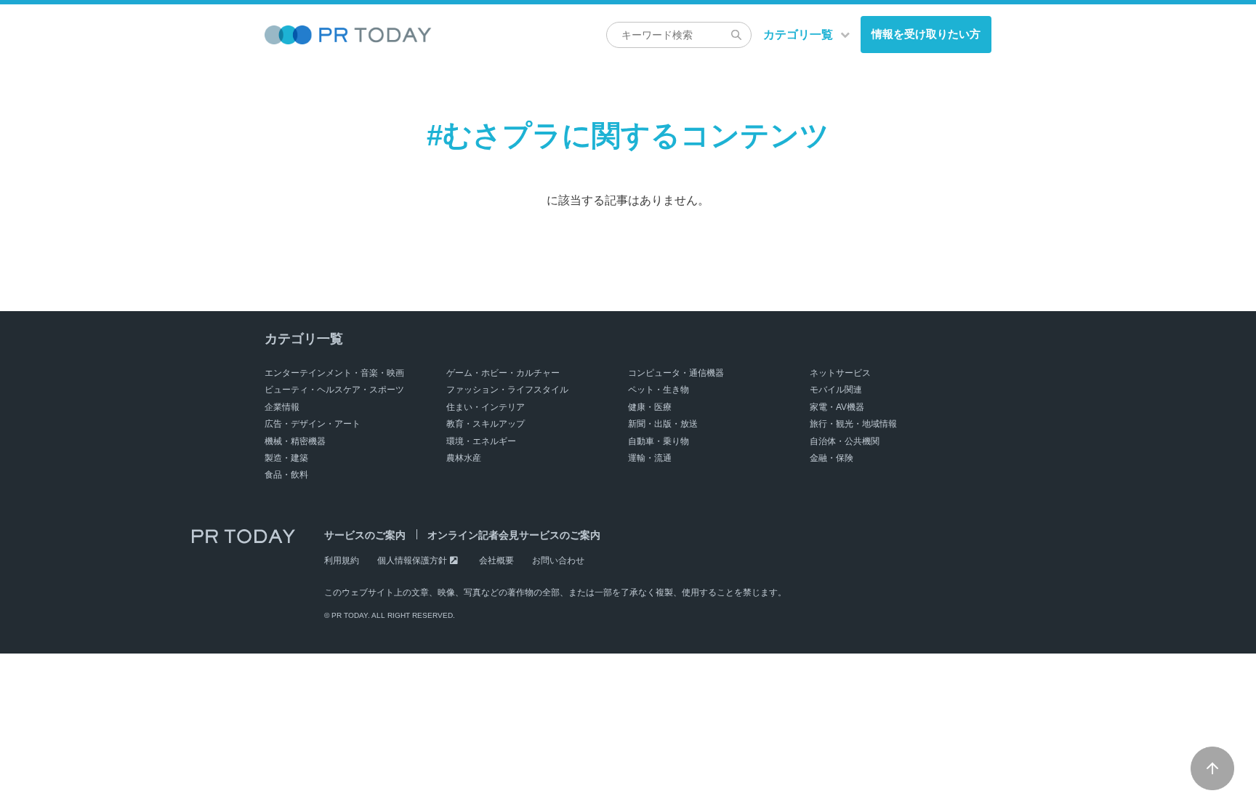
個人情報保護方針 (412, 560)
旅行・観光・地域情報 (853, 424)
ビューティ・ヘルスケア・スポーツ (334, 390)
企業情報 (282, 407)
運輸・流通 (650, 458)
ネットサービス (840, 373)
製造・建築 (286, 458)
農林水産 (463, 458)
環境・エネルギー (481, 441)
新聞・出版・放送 (663, 424)
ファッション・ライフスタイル (507, 390)
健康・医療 (650, 407)
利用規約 (341, 560)
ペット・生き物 (658, 390)
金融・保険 (831, 458)
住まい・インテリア (485, 407)
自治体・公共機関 (844, 441)
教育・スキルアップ (485, 424)
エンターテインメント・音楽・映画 (334, 373)
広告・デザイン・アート (313, 424)
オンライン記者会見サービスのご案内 (513, 535)
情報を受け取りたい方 (926, 34)
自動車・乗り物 (658, 441)
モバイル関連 (836, 390)
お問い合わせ (558, 560)
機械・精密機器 (295, 441)
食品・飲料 (286, 475)
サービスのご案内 (365, 535)
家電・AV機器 (837, 407)
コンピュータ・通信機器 (676, 373)
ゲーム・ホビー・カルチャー (503, 373)
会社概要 (496, 560)
